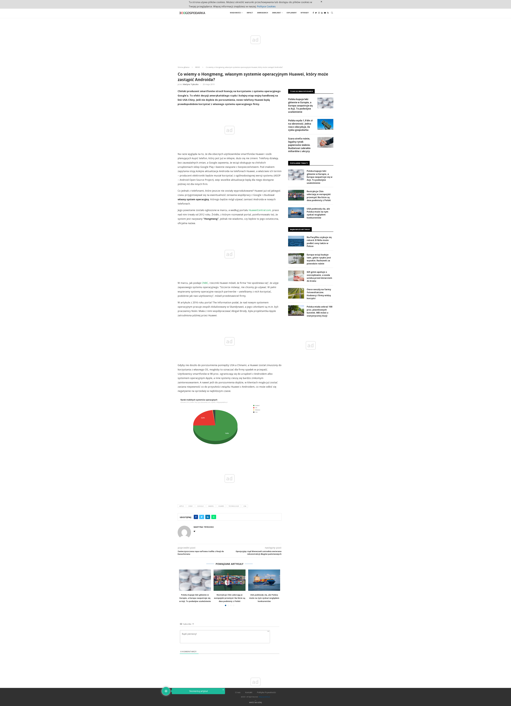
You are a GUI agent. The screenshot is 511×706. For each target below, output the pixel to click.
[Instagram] (319, 13)
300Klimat (276, 13)
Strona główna (183, 67)
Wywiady (305, 13)
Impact (250, 13)
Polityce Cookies (266, 6)
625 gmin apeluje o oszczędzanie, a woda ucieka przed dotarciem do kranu (319, 276)
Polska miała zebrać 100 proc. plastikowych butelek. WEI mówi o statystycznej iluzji (319, 311)
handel (211, 506)
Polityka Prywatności (266, 692)
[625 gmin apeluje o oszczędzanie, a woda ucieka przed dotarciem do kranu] (296, 276)
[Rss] (328, 13)
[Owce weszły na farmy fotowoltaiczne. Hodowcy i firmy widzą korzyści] (296, 293)
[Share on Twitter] (201, 517)
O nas (237, 692)
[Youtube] (325, 13)
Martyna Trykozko (191, 84)
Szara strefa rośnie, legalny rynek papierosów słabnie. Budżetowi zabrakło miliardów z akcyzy (299, 145)
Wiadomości (235, 13)
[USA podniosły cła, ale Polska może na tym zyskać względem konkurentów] (264, 580)
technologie (233, 506)
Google (200, 506)
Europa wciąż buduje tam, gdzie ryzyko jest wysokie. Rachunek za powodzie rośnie (319, 259)
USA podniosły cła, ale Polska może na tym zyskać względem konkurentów (264, 598)
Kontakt (248, 692)
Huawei (221, 506)
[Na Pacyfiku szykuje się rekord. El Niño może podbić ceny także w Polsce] (296, 241)
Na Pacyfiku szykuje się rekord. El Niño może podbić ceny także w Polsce (319, 242)
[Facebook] (313, 13)
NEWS (197, 67)
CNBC (205, 282)
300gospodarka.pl (264, 697)
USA (244, 506)
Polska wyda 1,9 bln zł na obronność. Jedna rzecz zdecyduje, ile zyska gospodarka (300, 125)
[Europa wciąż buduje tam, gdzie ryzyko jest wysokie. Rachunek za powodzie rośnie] (296, 258)
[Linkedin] (322, 13)
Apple (181, 506)
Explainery (292, 13)
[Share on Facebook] (196, 517)
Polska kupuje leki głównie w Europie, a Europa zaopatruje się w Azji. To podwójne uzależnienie (195, 598)
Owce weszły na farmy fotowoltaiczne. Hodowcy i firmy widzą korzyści (319, 294)
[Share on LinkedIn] (207, 517)
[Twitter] (316, 13)
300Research (262, 13)
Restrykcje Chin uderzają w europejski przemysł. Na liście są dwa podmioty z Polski (229, 598)
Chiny (190, 506)
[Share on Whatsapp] (213, 517)
